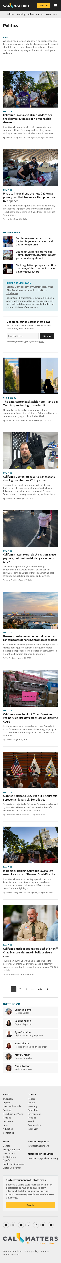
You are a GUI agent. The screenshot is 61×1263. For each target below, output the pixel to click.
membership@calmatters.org (43, 1158)
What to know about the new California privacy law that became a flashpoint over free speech (29, 197)
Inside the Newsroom (14, 1163)
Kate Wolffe (10, 814)
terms (41, 341)
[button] (55, 5)
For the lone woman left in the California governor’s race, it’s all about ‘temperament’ (34, 241)
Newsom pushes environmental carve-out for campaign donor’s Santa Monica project (30, 638)
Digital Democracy (12, 1167)
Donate (43, 5)
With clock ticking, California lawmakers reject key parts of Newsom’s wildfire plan (29, 872)
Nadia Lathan (12, 498)
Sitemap (44, 1251)
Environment (34, 1113)
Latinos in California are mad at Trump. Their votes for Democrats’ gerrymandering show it (36, 255)
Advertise (8, 1128)
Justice (31, 1102)
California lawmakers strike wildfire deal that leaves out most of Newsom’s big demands (28, 118)
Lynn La (9, 219)
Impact (6, 1102)
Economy (46, 14)
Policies (7, 1117)
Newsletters (9, 1153)
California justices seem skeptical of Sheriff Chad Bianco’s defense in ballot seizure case (30, 952)
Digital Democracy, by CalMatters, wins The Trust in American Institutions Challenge (29, 290)
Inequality (33, 1128)
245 (40, 989)
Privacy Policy (32, 1251)
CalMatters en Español (10, 1159)
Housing (21, 14)
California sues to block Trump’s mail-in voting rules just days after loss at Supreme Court (30, 717)
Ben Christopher (12, 974)
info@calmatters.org (38, 1145)
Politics (10, 14)
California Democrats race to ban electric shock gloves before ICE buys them (29, 478)
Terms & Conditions (13, 1251)
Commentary (34, 1125)
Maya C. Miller (12, 580)
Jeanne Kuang (12, 137)
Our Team (8, 1121)
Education (33, 14)
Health (31, 1121)
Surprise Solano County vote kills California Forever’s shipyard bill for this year (30, 797)
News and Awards (12, 1106)
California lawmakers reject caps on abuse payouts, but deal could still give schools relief (29, 558)
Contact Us (8, 1132)
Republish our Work (13, 1113)
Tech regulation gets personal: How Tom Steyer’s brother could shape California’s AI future (36, 268)
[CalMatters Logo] (16, 5)
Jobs (5, 1125)
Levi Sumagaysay (30, 137)
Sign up (47, 336)
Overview (8, 1098)
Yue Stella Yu (11, 658)
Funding (7, 1110)
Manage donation (12, 1149)
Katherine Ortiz (12, 420)
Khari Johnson (29, 420)
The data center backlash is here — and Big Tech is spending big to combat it (30, 403)
